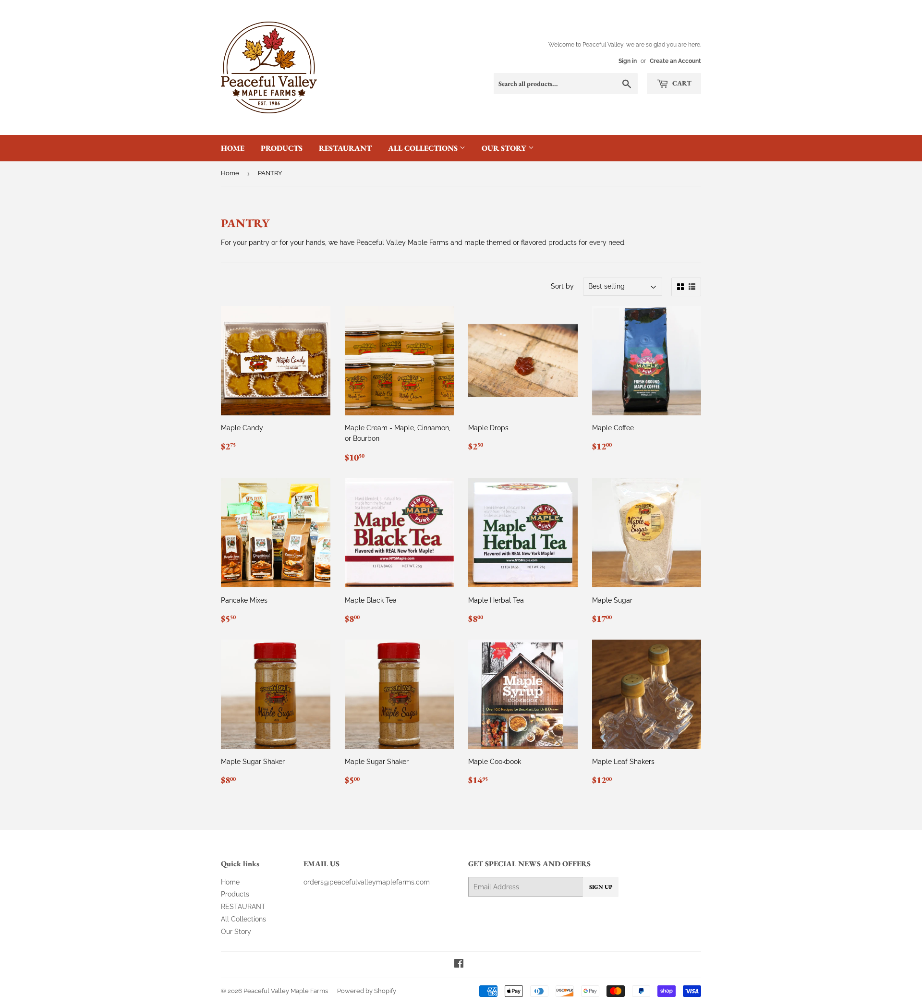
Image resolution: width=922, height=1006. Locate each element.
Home (232, 148)
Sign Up (600, 887)
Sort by (562, 286)
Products (282, 148)
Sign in (628, 61)
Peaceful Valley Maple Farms (285, 990)
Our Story (505, 148)
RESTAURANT (345, 148)
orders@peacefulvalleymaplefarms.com (366, 882)
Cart (681, 83)
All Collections (424, 148)
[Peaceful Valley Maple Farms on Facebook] (459, 965)
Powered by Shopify (366, 990)
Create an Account (675, 61)
